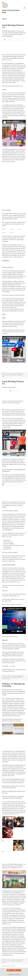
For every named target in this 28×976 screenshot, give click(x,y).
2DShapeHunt (5, 260)
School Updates (14, 375)
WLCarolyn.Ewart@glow (16, 373)
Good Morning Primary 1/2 (13, 26)
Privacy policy (17, 974)
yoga (9, 678)
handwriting (14, 677)
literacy (13, 961)
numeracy (4, 678)
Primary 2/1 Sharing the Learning (13, 684)
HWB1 (4, 314)
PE (22, 375)
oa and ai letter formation (8, 564)
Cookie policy (11, 974)
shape (3, 376)
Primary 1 (4, 375)
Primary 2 (8, 375)
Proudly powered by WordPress (8, 966)
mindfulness (20, 677)
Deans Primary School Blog (10, 11)
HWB (20, 375)
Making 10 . (5, 640)
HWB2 (3, 317)
